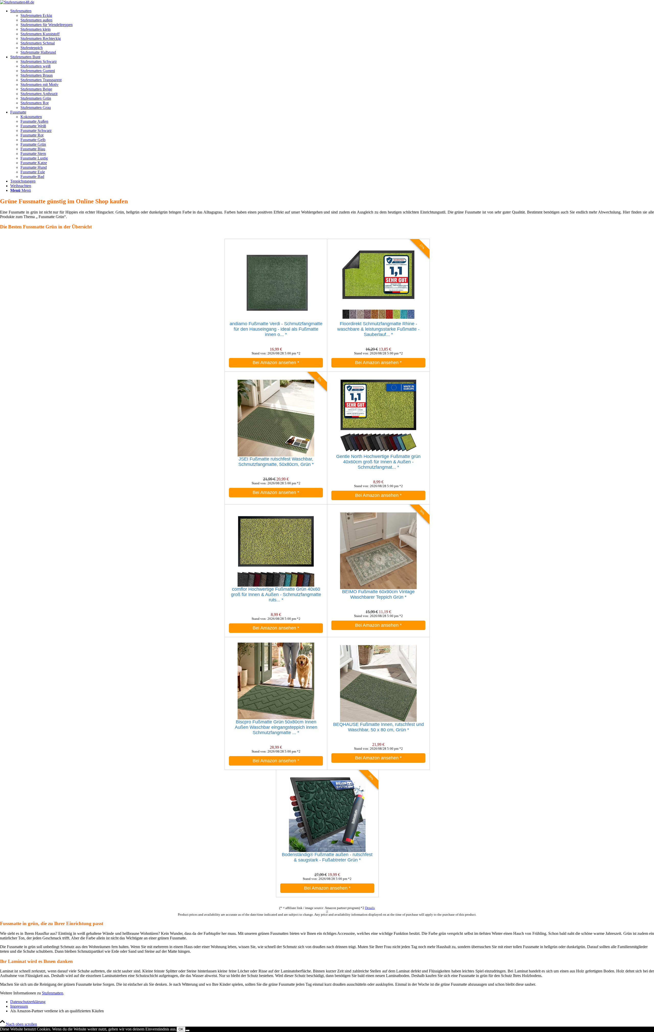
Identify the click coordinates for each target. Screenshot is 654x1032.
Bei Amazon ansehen (276, 362)
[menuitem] (332, 32)
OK (181, 1029)
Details (370, 908)
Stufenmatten (52, 993)
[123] (17, 2)
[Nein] (187, 1030)
